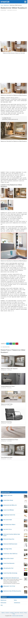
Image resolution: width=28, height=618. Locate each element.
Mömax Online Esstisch (8, 558)
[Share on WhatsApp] (13, 344)
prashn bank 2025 (19, 615)
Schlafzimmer (17, 602)
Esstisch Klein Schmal (8, 500)
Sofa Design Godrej (7, 548)
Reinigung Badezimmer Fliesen (8, 386)
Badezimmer (4, 10)
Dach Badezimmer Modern (9, 524)
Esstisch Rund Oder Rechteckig (10, 573)
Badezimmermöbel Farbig (6, 404)
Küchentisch (3, 602)
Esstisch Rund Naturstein (8, 563)
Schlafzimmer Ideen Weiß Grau (10, 553)
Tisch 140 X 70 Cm (7, 529)
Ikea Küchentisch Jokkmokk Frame (11, 578)
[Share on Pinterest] (16, 344)
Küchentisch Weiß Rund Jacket (10, 544)
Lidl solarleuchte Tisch (8, 568)
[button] (25, 1)
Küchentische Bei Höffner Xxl (10, 505)
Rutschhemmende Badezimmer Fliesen (9, 439)
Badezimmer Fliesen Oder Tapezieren (9, 368)
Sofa (2, 605)
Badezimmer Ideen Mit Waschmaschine (12, 591)
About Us (21, 612)
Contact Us (7, 612)
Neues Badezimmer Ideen (6, 457)
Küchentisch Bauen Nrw (8, 539)
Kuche (15, 600)
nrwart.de (5, 1)
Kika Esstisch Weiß (7, 519)
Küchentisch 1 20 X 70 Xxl (9, 586)
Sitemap (3, 612)
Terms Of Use (16, 612)
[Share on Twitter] (7, 344)
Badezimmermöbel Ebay (6, 422)
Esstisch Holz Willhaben (8, 510)
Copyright (12, 612)
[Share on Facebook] (10, 344)
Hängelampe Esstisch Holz (9, 514)
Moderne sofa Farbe (7, 495)
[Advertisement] (14, 26)
